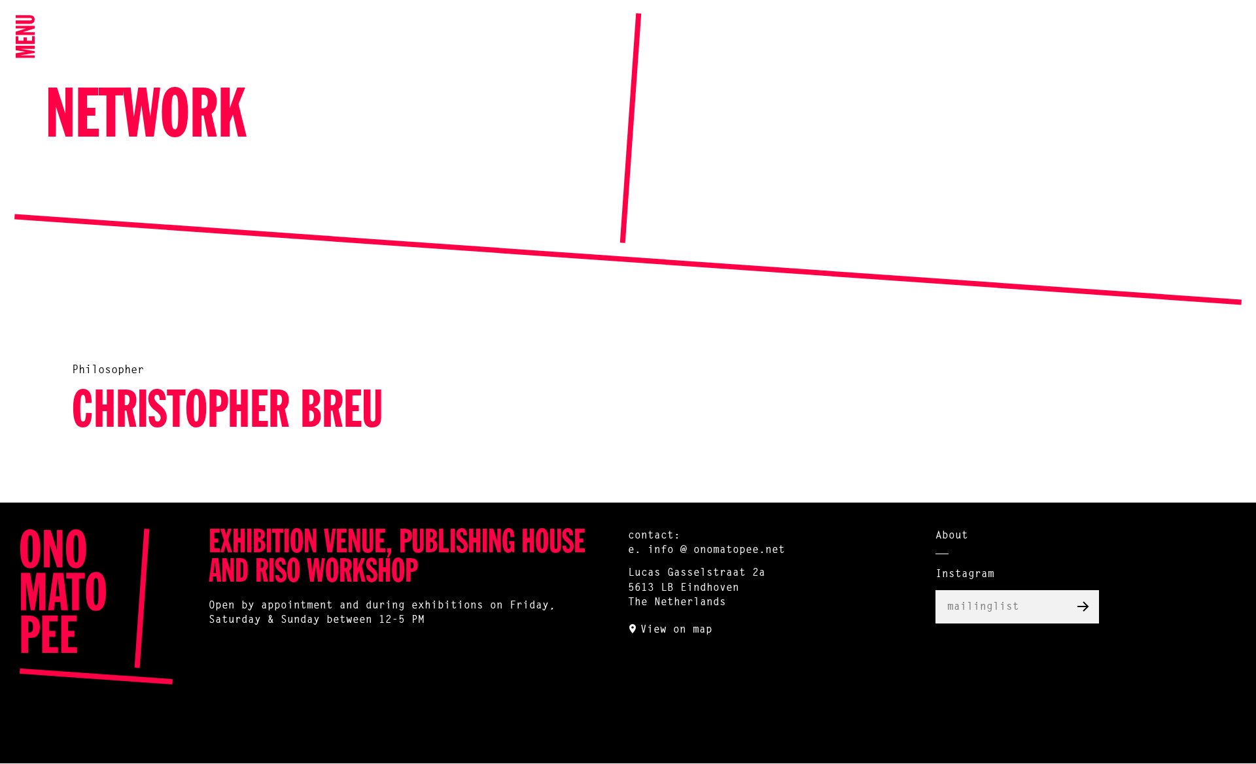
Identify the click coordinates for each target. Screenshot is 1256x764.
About (951, 536)
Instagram (964, 574)
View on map (676, 630)
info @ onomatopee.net (716, 550)
